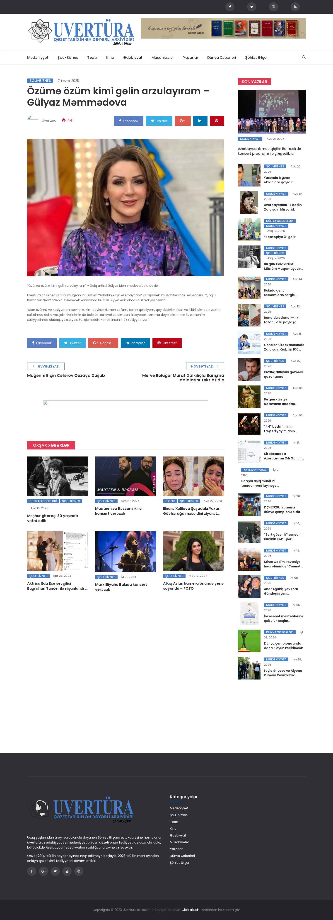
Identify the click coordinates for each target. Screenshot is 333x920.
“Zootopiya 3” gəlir (280, 237)
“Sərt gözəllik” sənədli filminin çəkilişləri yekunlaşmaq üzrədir (282, 539)
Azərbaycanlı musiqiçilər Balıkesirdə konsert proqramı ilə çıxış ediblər (269, 151)
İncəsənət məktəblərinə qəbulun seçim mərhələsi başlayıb (283, 621)
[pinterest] (217, 121)
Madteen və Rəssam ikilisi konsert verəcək (118, 511)
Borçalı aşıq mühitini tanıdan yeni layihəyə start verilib (259, 485)
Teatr (92, 57)
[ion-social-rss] (295, 6)
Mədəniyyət (37, 57)
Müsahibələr (163, 57)
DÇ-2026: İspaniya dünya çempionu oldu (282, 509)
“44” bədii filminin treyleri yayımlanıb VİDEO (279, 431)
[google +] (183, 121)
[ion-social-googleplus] (43, 871)
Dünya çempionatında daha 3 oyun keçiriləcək (283, 645)
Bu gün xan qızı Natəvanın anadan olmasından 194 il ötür (282, 404)
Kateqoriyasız (255, 470)
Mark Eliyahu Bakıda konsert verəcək (121, 587)
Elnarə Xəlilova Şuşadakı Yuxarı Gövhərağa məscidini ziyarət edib (191, 513)
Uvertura (49, 120)
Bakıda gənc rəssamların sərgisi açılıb (280, 295)
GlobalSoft (190, 910)
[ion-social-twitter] (251, 6)
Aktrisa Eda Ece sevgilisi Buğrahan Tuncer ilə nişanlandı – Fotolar (57, 588)
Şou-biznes (68, 57)
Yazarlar (190, 57)
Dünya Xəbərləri (221, 57)
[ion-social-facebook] (229, 6)
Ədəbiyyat (132, 57)
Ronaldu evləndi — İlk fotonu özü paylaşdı (281, 319)
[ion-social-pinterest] (78, 871)
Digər (170, 501)
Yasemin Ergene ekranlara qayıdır (278, 179)
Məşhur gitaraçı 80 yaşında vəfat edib (52, 518)
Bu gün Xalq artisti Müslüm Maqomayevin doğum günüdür (282, 268)
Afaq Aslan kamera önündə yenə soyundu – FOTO (193, 586)
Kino (110, 57)
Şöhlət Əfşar (256, 57)
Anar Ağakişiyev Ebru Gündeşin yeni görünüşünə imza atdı (282, 593)
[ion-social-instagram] (273, 6)
